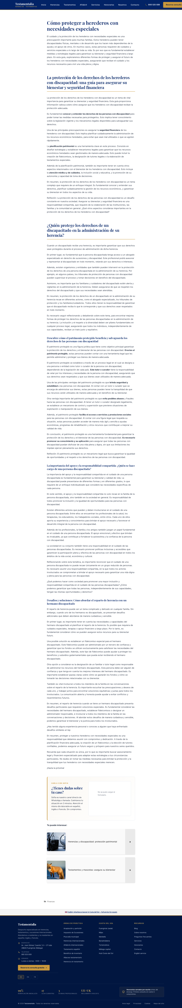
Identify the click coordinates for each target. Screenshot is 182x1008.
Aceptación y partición (73, 928)
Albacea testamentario (73, 957)
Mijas (101, 932)
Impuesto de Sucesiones (73, 932)
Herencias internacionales (74, 941)
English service (140, 953)
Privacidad (137, 1003)
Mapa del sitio (159, 1003)
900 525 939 (26, 954)
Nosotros (122, 5)
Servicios (95, 5)
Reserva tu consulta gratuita (32, 968)
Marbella (102, 937)
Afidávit (83, 5)
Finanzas (51, 902)
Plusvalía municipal (71, 937)
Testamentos (70, 5)
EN (28, 977)
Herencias (55, 5)
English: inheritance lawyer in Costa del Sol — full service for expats (92, 912)
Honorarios (109, 5)
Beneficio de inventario (73, 953)
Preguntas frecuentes (143, 937)
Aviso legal (126, 1003)
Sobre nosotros (140, 932)
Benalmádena (104, 941)
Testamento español (72, 949)
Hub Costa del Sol (106, 953)
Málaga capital (105, 949)
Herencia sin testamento (73, 962)
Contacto (135, 5)
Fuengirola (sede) (106, 928)
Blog (136, 928)
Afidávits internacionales (73, 945)
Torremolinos (104, 945)
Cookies (147, 1003)
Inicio (43, 5)
